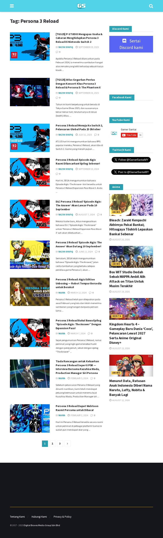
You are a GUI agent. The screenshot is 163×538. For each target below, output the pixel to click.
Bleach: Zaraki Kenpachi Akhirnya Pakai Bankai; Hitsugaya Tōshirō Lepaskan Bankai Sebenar (131, 227)
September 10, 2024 (88, 168)
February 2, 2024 (79, 415)
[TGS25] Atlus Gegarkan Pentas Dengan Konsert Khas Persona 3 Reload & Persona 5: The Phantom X (78, 83)
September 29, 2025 (88, 47)
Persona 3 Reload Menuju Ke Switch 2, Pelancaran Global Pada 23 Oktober (79, 127)
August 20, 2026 (121, 239)
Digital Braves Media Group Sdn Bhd (42, 525)
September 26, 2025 (88, 92)
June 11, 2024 (85, 251)
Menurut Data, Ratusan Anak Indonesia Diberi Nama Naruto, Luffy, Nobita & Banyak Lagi (130, 387)
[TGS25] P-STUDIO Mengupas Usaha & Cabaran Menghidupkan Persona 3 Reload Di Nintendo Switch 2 (79, 38)
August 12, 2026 (121, 400)
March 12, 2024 (78, 292)
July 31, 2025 (85, 134)
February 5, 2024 (79, 378)
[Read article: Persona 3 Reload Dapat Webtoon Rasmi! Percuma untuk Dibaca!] (30, 418)
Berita (117, 316)
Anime (116, 212)
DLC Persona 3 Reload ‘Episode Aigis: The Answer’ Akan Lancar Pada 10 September (78, 205)
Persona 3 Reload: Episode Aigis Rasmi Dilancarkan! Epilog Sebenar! (78, 161)
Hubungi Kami (39, 516)
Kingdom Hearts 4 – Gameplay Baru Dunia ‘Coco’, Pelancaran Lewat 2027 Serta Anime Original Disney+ (131, 333)
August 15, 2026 (121, 348)
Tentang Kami (17, 516)
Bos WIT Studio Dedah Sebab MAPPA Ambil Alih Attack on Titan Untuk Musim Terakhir (127, 279)
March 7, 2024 (77, 333)
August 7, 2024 (86, 214)
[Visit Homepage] (81, 6)
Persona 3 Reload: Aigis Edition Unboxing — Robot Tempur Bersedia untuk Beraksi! (79, 283)
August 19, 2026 (121, 291)
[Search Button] (151, 6)
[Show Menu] (12, 6)
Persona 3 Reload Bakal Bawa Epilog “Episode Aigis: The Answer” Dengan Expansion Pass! (78, 324)
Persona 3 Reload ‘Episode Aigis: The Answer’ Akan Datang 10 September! (79, 244)
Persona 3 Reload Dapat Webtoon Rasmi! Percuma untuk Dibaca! (77, 408)
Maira (61, 292)
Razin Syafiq (65, 47)
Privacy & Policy (62, 516)
